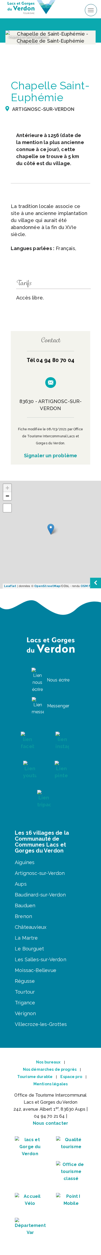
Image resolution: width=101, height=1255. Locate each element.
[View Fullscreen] (7, 508)
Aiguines (24, 862)
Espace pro (71, 1077)
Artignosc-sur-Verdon (40, 873)
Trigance (25, 1002)
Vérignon (25, 1013)
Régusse (25, 981)
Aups (21, 884)
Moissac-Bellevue (35, 970)
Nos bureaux (48, 1062)
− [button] (7, 496)
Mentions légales (50, 1084)
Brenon (23, 916)
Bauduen (25, 905)
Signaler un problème (50, 455)
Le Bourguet (29, 949)
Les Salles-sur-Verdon (40, 959)
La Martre (26, 938)
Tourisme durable (35, 1077)
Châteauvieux (30, 927)
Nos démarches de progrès (49, 1069)
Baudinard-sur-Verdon (40, 895)
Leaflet (10, 586)
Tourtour (25, 992)
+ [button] (7, 488)
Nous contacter (50, 1123)
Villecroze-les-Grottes (41, 1024)
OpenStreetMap (47, 586)
